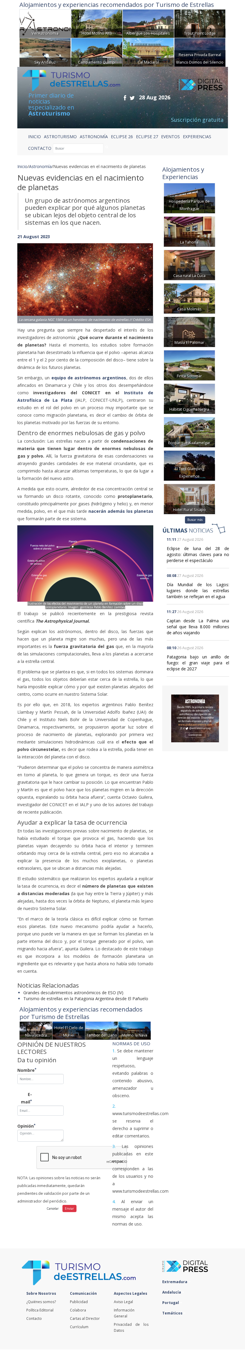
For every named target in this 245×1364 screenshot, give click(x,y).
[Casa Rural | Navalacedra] (35, 1030)
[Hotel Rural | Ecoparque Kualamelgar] (189, 431)
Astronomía (40, 166)
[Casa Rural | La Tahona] (189, 231)
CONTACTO (39, 148)
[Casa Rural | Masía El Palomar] (189, 331)
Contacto (34, 1318)
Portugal (171, 1302)
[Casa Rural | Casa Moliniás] (189, 298)
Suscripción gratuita (197, 119)
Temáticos (172, 1313)
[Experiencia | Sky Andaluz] (45, 52)
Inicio (34, 136)
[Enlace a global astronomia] (195, 718)
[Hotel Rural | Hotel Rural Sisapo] (189, 498)
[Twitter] (132, 98)
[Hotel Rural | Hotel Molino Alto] (96, 23)
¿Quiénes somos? (41, 1301)
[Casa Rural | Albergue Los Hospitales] (148, 23)
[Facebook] (125, 98)
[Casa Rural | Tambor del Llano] (101, 1030)
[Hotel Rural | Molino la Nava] (134, 1030)
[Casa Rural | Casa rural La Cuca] (189, 264)
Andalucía (172, 1292)
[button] (27, 277)
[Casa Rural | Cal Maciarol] (148, 52)
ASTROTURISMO (60, 136)
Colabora (78, 1310)
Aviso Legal (123, 1301)
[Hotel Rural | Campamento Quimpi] (96, 52)
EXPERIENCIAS (197, 136)
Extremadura (175, 1281)
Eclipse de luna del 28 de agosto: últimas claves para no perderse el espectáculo (198, 554)
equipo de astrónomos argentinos (88, 378)
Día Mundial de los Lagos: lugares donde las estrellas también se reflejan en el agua (198, 590)
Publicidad (79, 1301)
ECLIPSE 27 (147, 136)
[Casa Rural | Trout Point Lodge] (200, 23)
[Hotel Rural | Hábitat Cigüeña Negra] (189, 398)
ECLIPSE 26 (122, 136)
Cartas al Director (85, 1318)
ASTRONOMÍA (94, 136)
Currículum (79, 1326)
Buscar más (195, 520)
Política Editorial (39, 1310)
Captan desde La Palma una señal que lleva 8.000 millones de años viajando (198, 626)
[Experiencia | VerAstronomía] (45, 23)
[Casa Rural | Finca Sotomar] (189, 364)
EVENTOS (170, 136)
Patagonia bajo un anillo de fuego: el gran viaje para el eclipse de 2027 (198, 663)
